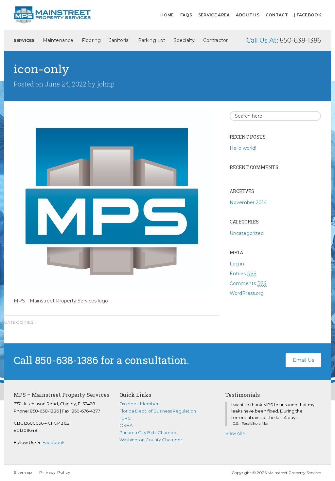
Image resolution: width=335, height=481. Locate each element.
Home (167, 14)
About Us (247, 14)
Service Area (214, 14)
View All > (235, 433)
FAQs (186, 14)
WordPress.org (247, 293)
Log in (237, 264)
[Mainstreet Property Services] (52, 14)
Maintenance (58, 40)
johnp (106, 84)
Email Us (303, 360)
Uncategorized (247, 233)
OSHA (125, 425)
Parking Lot (151, 40)
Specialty (184, 40)
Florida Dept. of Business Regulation (157, 411)
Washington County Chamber (150, 439)
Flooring (91, 40)
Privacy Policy (55, 472)
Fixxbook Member (139, 403)
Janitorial (119, 40)
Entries (243, 274)
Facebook (54, 442)
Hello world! (243, 148)
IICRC (125, 418)
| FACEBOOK (307, 14)
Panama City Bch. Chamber (148, 432)
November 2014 (248, 202)
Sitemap (23, 472)
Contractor (215, 40)
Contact (277, 14)
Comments (248, 283)
